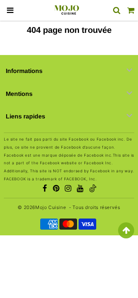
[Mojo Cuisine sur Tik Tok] (93, 189)
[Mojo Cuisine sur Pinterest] (56, 189)
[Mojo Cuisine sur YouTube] (80, 189)
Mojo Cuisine (50, 207)
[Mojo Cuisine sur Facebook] (44, 189)
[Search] (116, 10)
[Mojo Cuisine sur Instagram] (68, 189)
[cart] (131, 10)
